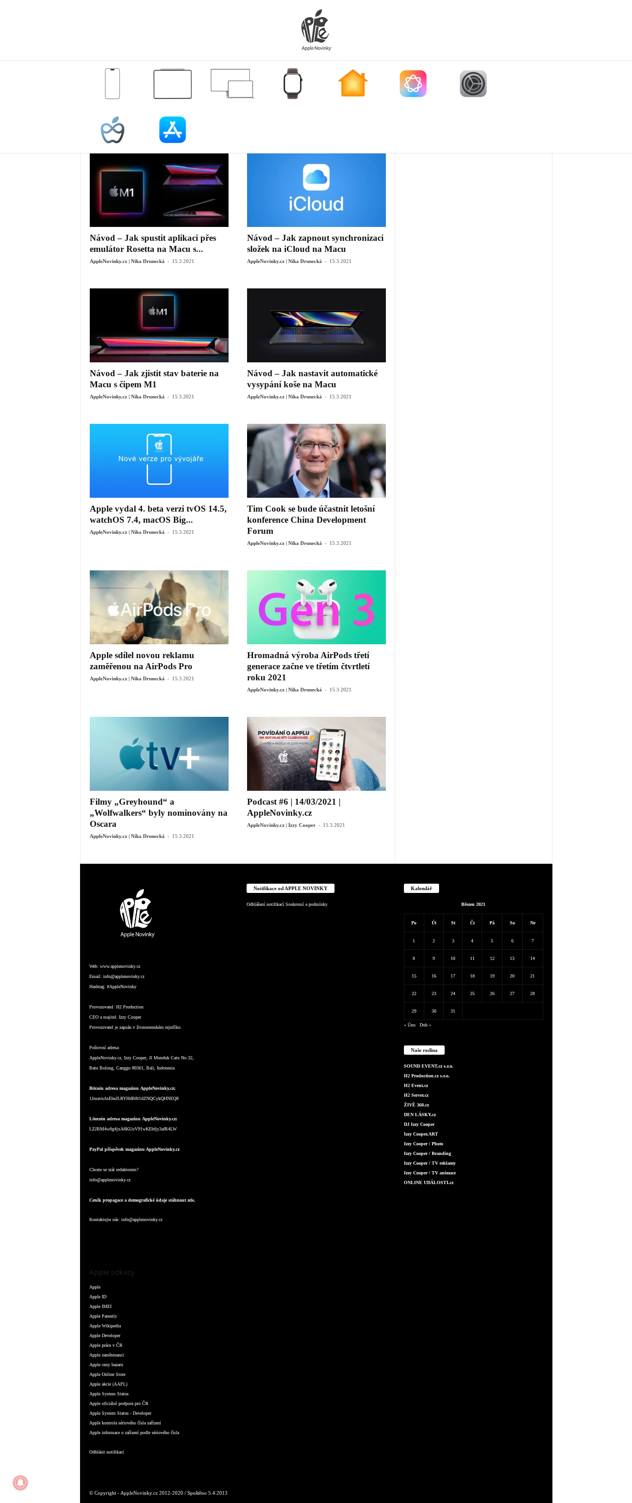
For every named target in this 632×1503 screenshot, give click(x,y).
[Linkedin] (135, 1237)
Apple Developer (104, 1335)
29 (414, 1011)
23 (434, 993)
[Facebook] (98, 1237)
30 (434, 1011)
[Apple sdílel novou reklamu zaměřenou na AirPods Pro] (159, 607)
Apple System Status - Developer (120, 1413)
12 (492, 958)
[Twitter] (191, 1237)
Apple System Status (109, 1393)
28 (532, 993)
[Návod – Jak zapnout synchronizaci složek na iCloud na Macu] (316, 190)
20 (512, 975)
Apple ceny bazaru (106, 1364)
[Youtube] (208, 1237)
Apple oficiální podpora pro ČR (119, 1403)
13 (512, 958)
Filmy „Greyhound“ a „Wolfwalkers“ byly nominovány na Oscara (159, 813)
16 (434, 975)
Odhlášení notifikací (265, 904)
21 (532, 975)
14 (532, 958)
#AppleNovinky (121, 986)
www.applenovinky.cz (120, 966)
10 (453, 958)
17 (453, 975)
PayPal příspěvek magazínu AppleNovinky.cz (134, 1149)
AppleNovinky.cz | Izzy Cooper (281, 825)
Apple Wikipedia (105, 1325)
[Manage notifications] (20, 1482)
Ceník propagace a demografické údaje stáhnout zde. (142, 1200)
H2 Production (129, 1006)
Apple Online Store (107, 1374)
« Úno (409, 1024)
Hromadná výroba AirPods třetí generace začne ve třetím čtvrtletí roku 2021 (308, 666)
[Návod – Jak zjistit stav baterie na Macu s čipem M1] (159, 325)
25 (472, 993)
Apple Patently (103, 1316)
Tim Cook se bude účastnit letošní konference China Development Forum (311, 520)
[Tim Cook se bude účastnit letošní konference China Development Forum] (316, 461)
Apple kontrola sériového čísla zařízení (125, 1422)
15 (414, 975)
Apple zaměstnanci (106, 1354)
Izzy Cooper (130, 1017)
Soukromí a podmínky (306, 904)
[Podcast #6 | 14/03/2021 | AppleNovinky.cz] (316, 754)
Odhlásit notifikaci (106, 1451)
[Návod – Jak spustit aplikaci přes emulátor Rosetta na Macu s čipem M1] (159, 190)
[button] (538, 107)
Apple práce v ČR (106, 1345)
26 (492, 993)
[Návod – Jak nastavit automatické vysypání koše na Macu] (316, 325)
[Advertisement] (473, 291)
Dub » (425, 1024)
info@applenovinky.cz (123, 976)
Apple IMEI (100, 1306)
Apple (94, 1286)
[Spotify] (172, 1237)
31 (453, 1011)
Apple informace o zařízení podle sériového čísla (134, 1432)
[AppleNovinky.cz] (316, 30)
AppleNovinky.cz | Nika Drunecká (127, 261)
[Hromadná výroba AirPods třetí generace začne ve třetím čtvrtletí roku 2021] (316, 607)
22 (414, 993)
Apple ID (97, 1296)
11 (472, 958)
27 (512, 993)
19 (492, 975)
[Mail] (154, 1237)
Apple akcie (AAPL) (108, 1384)
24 (453, 993)
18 (472, 975)
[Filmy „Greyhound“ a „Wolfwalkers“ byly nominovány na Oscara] (159, 754)
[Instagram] (117, 1237)
